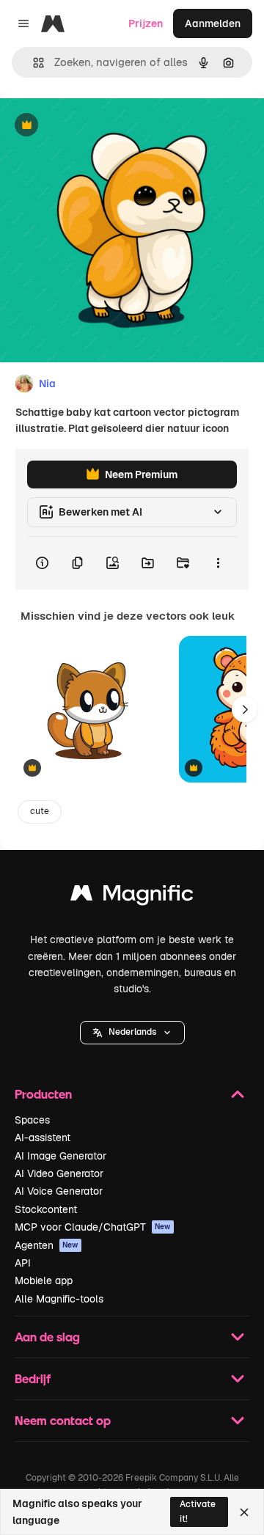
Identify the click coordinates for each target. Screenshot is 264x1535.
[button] (132, 1032)
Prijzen (145, 23)
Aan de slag (47, 1336)
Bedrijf (33, 1378)
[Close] (244, 1512)
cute (39, 811)
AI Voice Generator (59, 1191)
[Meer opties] (217, 563)
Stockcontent (46, 1209)
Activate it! (198, 1511)
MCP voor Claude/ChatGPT (93, 1227)
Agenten (46, 1245)
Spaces (32, 1119)
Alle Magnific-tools (59, 1298)
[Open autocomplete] (32, 62)
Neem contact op (63, 1420)
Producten (43, 1094)
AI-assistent (42, 1137)
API (23, 1263)
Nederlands (132, 1032)
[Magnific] (132, 896)
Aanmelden (213, 23)
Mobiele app (44, 1280)
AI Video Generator (59, 1173)
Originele (96, 126)
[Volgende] (245, 709)
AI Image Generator (60, 1155)
